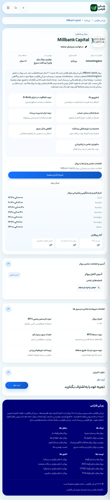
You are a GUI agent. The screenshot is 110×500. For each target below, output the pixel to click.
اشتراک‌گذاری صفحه (55, 175)
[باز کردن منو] (8, 8)
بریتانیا (74, 61)
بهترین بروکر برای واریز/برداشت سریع (43, 61)
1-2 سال (23, 61)
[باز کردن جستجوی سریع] (15, 8)
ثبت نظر (16, 385)
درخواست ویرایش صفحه (72, 47)
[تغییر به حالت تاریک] (23, 7)
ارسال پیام (55, 183)
